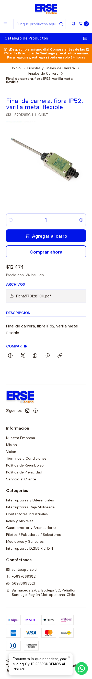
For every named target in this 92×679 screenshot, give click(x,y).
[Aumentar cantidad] (81, 220)
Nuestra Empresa (20, 437)
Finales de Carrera (43, 73)
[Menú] (5, 24)
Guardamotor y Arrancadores (31, 527)
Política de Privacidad (24, 472)
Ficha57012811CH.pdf (33, 296)
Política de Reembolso (25, 465)
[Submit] (61, 24)
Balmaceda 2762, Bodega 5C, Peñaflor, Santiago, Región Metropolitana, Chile (44, 592)
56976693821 (23, 583)
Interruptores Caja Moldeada (30, 507)
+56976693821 (24, 576)
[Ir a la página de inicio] (46, 9)
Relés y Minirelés (19, 521)
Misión (11, 444)
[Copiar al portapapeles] (60, 356)
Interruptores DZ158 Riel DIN (29, 548)
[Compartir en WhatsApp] (35, 356)
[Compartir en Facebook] (10, 356)
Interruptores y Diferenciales (30, 500)
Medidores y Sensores (25, 541)
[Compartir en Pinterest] (47, 356)
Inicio (16, 68)
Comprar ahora (46, 252)
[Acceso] (74, 24)
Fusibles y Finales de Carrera (51, 68)
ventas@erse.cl (24, 569)
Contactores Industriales (27, 514)
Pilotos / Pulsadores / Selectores (33, 534)
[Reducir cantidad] (10, 220)
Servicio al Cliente (21, 479)
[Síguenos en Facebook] (35, 411)
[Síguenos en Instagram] (27, 411)
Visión (11, 451)
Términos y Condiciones (26, 458)
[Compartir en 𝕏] (22, 356)
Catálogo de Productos (26, 38)
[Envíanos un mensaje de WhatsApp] (81, 668)
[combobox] (39, 24)
